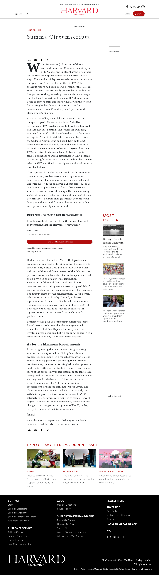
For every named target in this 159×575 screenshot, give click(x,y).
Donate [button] (139, 13)
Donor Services (15, 540)
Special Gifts (63, 528)
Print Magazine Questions (20, 544)
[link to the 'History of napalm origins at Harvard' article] (114, 231)
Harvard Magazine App (122, 524)
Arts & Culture (71, 471)
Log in (127, 14)
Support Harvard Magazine (75, 516)
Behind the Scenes (66, 520)
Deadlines (111, 519)
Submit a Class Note (17, 508)
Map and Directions (66, 504)
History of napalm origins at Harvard (113, 241)
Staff (10, 504)
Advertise (113, 507)
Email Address (33, 230)
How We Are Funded (67, 524)
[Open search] (27, 14)
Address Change (16, 532)
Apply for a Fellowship (18, 520)
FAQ (109, 530)
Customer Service (20, 528)
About (61, 500)
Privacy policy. (34, 251)
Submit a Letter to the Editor (22, 516)
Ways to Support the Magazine (72, 532)
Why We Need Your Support (70, 536)
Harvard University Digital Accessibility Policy (105, 569)
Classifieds (112, 511)
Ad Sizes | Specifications (118, 515)
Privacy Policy (64, 508)
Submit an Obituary (17, 512)
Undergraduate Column (111, 471)
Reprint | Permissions (18, 536)
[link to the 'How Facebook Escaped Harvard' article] (114, 269)
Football (32, 471)
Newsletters (115, 500)
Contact (13, 500)
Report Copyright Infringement (138, 569)
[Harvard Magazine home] (79, 11)
